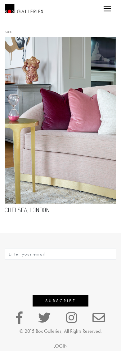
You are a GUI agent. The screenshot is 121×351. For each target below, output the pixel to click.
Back (8, 32)
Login (60, 346)
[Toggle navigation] (107, 8)
